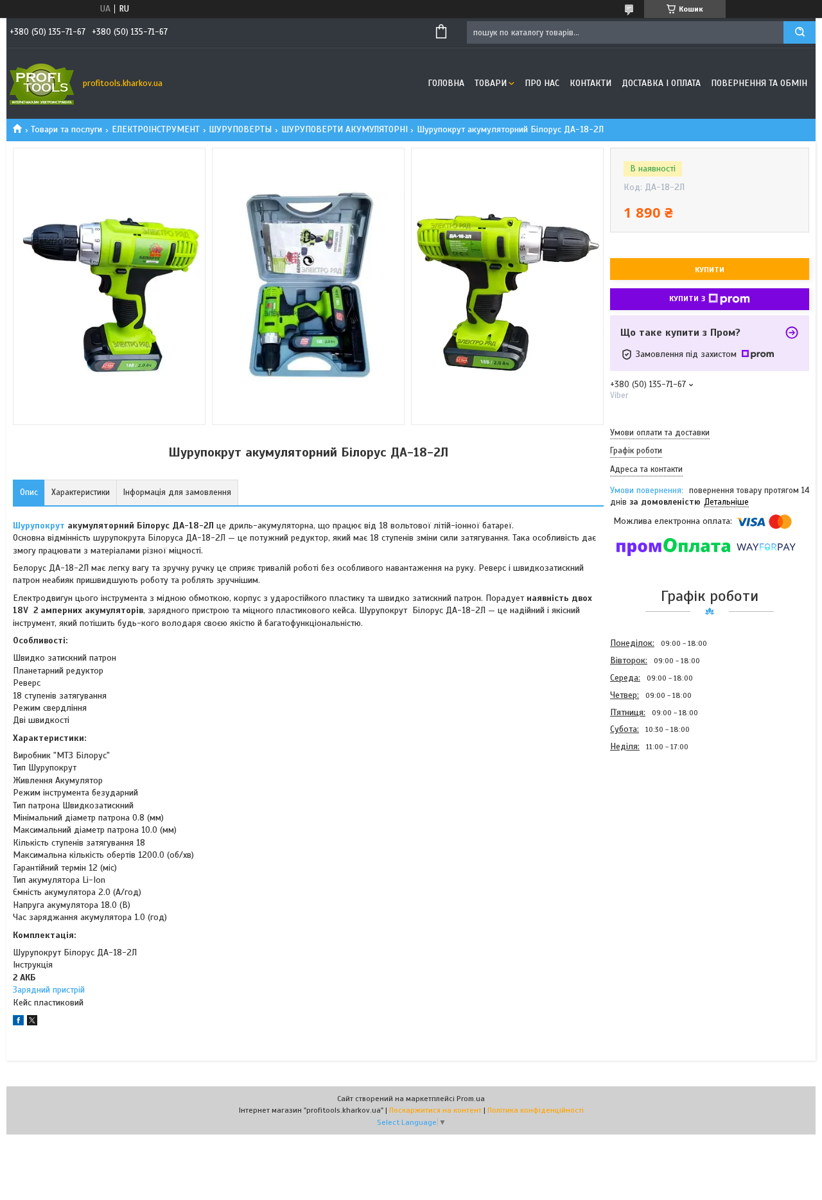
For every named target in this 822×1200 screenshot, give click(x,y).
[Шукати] (799, 32)
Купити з (687, 298)
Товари (491, 83)
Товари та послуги (66, 129)
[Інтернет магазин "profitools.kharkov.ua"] (42, 83)
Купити (709, 269)
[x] (32, 1022)
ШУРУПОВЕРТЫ (240, 129)
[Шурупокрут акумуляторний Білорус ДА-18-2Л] (656, 824)
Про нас (542, 83)
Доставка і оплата (661, 83)
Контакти (590, 83)
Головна (446, 83)
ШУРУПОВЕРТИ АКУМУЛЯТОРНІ (344, 129)
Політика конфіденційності (535, 1110)
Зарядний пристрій (49, 989)
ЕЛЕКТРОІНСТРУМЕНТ (156, 129)
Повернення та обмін (759, 83)
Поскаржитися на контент (435, 1110)
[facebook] (18, 1022)
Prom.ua (471, 1098)
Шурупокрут (39, 525)
